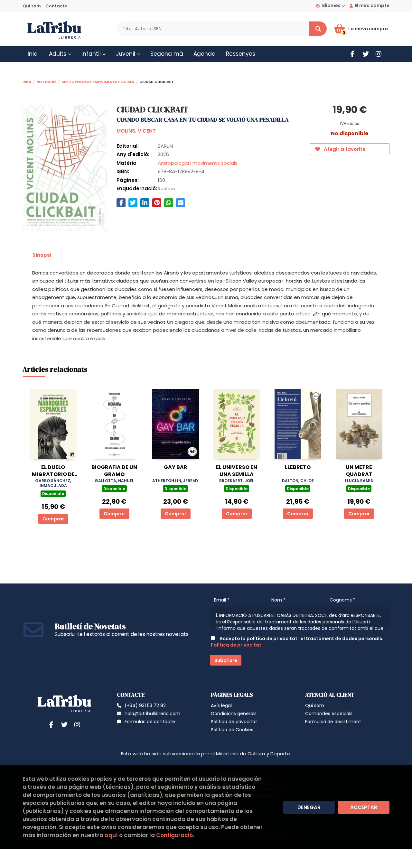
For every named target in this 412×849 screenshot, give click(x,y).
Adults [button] (58, 54)
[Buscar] (318, 29)
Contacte (56, 6)
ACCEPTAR (363, 807)
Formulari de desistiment (333, 721)
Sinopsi (42, 255)
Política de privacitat (236, 645)
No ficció (46, 81)
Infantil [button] (91, 54)
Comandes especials (328, 713)
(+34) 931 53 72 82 (145, 705)
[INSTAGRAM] (378, 54)
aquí (111, 835)
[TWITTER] (365, 54)
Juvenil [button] (126, 54)
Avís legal (221, 705)
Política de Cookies (232, 729)
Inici (27, 81)
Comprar (53, 519)
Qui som (32, 6)
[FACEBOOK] (352, 54)
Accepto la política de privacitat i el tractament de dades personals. (297, 641)
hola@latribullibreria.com (152, 713)
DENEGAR (309, 807)
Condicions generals (234, 713)
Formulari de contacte (150, 721)
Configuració (174, 835)
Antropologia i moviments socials (97, 81)
